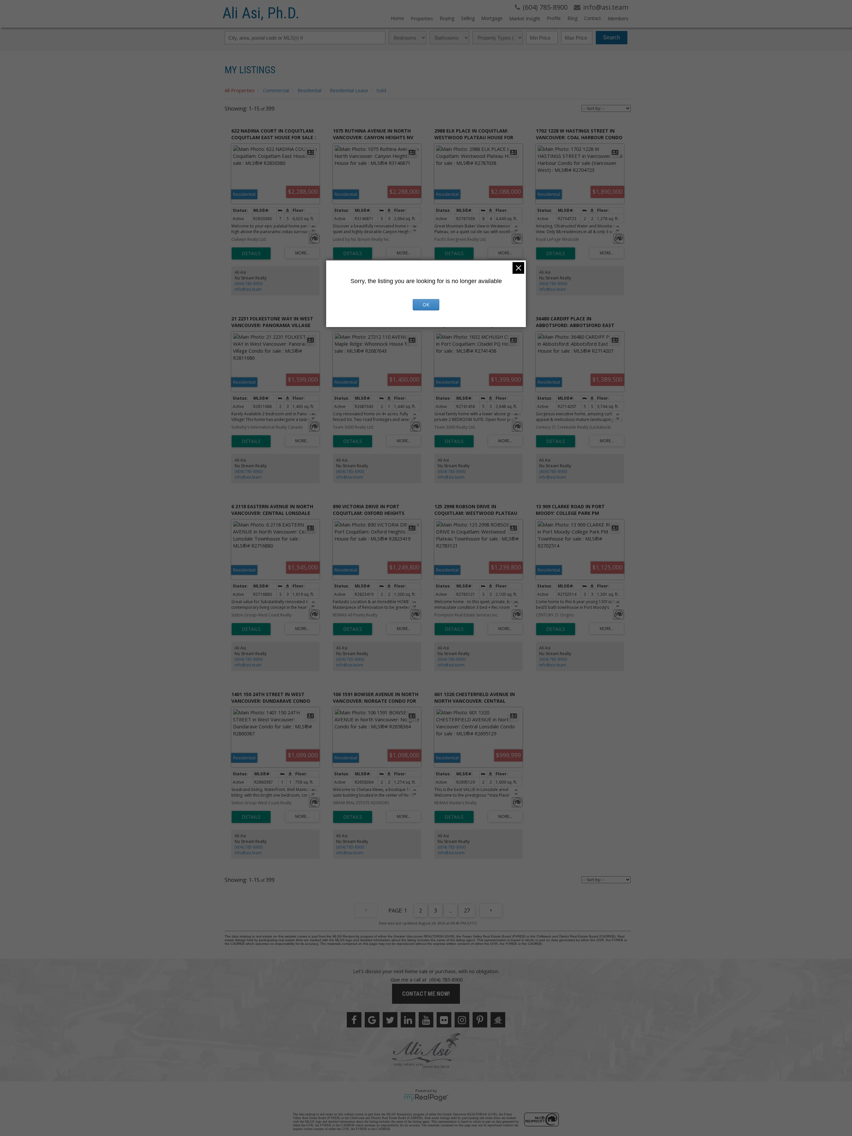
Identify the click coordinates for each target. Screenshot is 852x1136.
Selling (468, 18)
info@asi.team (248, 289)
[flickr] (444, 1019)
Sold (381, 90)
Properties (422, 18)
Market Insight (524, 18)
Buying (447, 18)
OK (426, 304)
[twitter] (390, 1019)
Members (618, 18)
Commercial (276, 90)
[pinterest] (480, 1019)
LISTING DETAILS (251, 253)
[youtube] (426, 1019)
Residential (309, 90)
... (450, 910)
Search (611, 37)
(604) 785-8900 (249, 283)
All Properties (240, 90)
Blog (572, 18)
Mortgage (492, 18)
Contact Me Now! (426, 993)
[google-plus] (372, 1019)
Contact (592, 18)
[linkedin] (408, 1019)
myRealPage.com (426, 1097)
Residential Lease (349, 90)
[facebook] (354, 1019)
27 (467, 910)
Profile (554, 18)
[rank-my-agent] (498, 1019)
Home (397, 18)
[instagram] (462, 1019)
